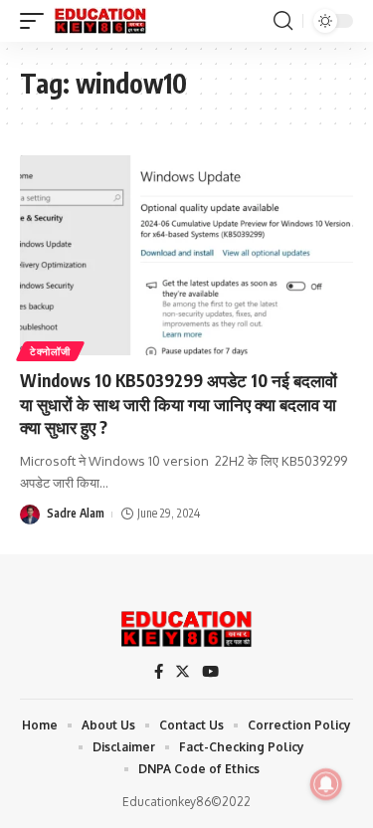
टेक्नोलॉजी (50, 351)
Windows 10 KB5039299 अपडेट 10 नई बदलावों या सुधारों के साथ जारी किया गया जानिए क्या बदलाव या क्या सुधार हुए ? (178, 404)
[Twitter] (182, 672)
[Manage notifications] (326, 784)
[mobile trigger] (37, 21)
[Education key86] (100, 21)
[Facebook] (158, 672)
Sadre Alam (75, 513)
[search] (283, 21)
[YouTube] (210, 672)
